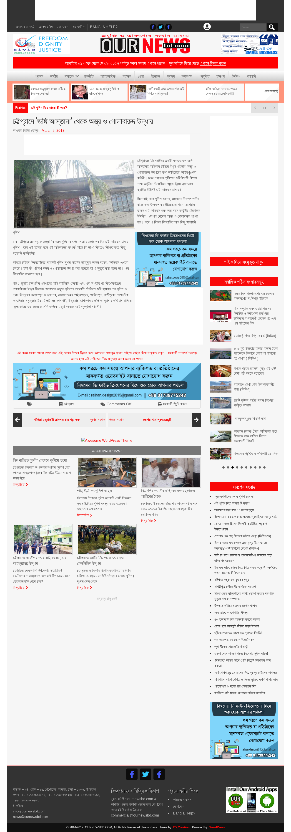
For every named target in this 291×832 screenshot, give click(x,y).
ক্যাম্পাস (187, 76)
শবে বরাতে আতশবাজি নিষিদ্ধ (231, 612)
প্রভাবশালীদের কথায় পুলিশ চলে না (233, 496)
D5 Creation (181, 827)
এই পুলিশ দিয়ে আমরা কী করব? (232, 503)
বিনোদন (155, 76)
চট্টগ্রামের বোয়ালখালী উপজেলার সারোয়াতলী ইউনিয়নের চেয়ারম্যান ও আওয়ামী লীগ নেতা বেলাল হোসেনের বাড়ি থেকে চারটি (41, 575)
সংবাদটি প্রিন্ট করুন (175, 404)
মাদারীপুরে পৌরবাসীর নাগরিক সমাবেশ (235, 586)
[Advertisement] (145, 10)
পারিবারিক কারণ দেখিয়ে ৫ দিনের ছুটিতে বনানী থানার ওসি (246, 679)
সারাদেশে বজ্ (38, 108)
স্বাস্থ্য (171, 76)
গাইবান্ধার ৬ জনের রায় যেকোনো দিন (235, 686)
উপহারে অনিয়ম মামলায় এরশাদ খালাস (235, 606)
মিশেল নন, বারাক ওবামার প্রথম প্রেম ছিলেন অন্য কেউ (245, 517)
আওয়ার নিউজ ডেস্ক (25, 130)
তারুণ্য (220, 76)
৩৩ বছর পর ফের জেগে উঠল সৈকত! (234, 640)
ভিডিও (236, 76)
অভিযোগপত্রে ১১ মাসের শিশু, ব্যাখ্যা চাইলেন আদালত (245, 673)
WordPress (217, 827)
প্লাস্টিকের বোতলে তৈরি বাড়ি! (231, 647)
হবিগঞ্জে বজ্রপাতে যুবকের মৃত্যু (231, 580)
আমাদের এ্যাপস (182, 800)
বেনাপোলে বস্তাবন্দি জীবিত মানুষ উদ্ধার (236, 626)
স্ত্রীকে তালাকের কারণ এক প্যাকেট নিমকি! (238, 633)
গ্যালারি (251, 76)
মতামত (127, 76)
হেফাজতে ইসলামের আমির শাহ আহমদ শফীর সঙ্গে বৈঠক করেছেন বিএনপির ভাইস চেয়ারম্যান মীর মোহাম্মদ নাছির (169, 509)
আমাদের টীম (46, 27)
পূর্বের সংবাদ (69, 420)
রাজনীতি (88, 76)
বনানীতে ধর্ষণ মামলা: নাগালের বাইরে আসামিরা (239, 693)
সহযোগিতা (79, 27)
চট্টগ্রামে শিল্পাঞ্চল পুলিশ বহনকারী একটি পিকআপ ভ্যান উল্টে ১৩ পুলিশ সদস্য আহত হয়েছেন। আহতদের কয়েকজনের (104, 503)
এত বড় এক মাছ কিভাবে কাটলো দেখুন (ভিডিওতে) (242, 536)
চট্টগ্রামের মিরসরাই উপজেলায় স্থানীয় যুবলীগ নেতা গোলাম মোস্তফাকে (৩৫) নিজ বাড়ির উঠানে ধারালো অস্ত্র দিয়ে (42, 472)
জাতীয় (54, 76)
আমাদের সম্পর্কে (24, 27)
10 (264, 467)
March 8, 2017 (53, 130)
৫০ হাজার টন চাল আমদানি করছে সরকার (237, 619)
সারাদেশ (69, 76)
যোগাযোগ (62, 27)
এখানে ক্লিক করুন (213, 62)
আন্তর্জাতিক (107, 76)
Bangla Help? (104, 27)
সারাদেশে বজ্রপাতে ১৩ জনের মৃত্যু (234, 510)
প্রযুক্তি (204, 76)
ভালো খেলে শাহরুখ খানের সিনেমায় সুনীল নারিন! (241, 653)
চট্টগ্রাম (69, 404)
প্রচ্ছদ (39, 76)
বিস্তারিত (19, 484)
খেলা (141, 76)
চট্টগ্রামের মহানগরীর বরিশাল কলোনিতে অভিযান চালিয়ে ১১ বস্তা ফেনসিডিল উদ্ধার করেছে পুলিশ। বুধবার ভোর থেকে (106, 575)
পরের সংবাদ (140, 420)
